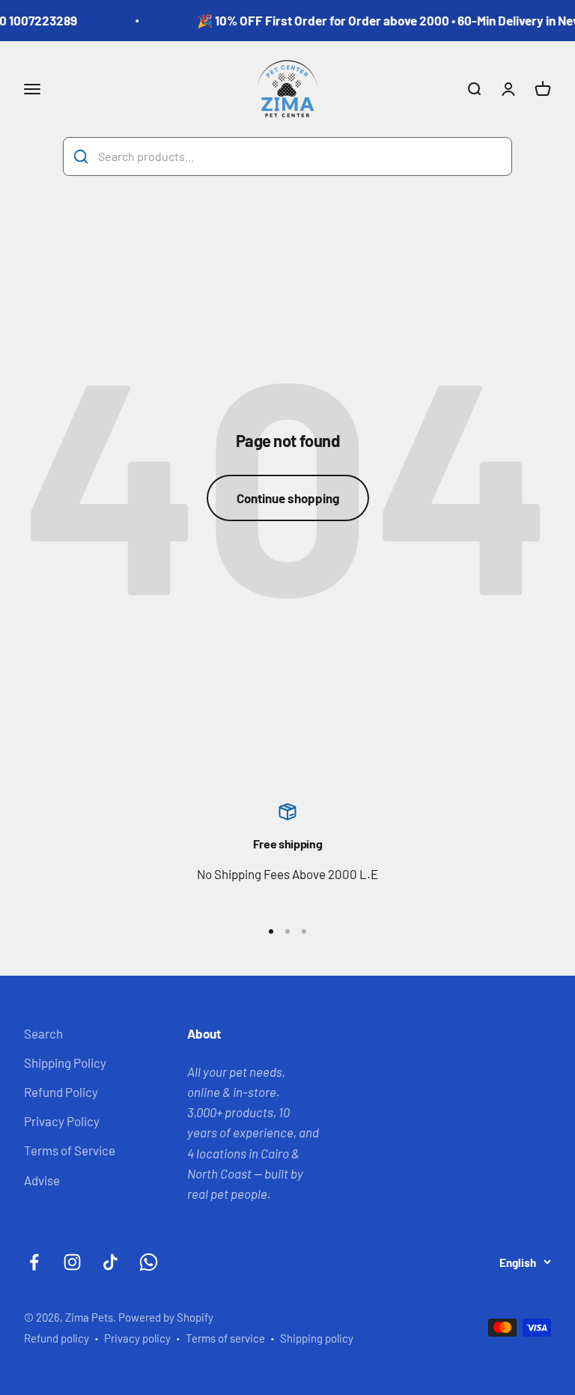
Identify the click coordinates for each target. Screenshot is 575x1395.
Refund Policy (61, 1091)
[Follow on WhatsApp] (149, 1262)
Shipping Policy (65, 1062)
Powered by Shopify (165, 1317)
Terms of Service (69, 1150)
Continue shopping (288, 497)
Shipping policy (316, 1338)
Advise (42, 1180)
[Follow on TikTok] (110, 1262)
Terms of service (225, 1338)
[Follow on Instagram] (72, 1262)
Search (43, 1033)
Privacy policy (137, 1338)
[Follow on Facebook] (34, 1262)
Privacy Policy (62, 1120)
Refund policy (56, 1338)
